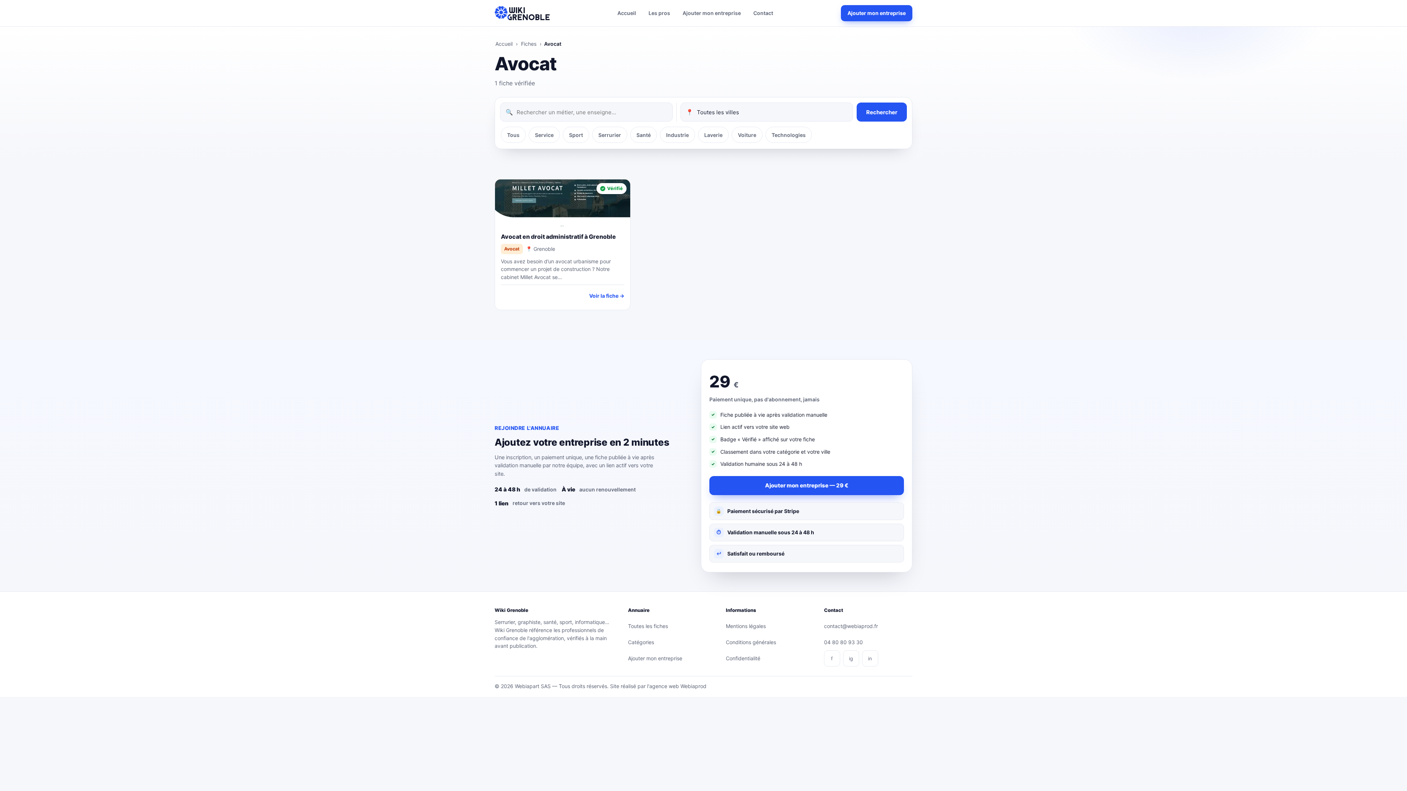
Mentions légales (746, 626)
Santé (643, 135)
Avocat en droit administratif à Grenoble (558, 236)
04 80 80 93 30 (843, 642)
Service (544, 135)
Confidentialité (743, 658)
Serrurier (609, 135)
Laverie (713, 135)
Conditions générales (751, 642)
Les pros (659, 13)
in (870, 658)
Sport (576, 135)
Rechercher (881, 112)
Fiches (528, 44)
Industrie (677, 135)
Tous (513, 135)
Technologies (789, 135)
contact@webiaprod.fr (851, 626)
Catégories (641, 642)
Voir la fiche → (606, 296)
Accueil (626, 13)
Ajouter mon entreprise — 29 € (806, 485)
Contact (763, 13)
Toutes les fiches (648, 626)
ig (851, 658)
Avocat (512, 249)
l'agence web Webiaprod (676, 686)
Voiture (747, 135)
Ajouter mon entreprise (712, 13)
